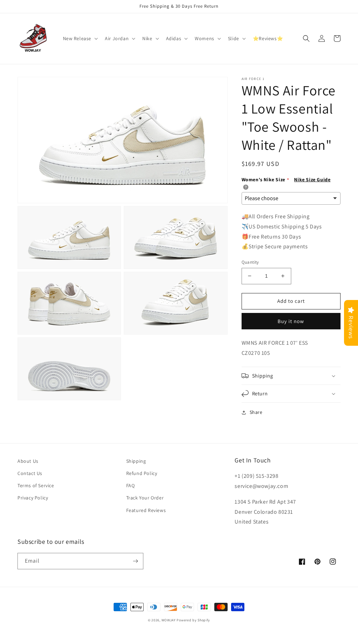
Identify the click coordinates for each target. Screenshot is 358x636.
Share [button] (256, 412)
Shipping (136, 461)
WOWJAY (169, 620)
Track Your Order (145, 498)
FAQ (130, 485)
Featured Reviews (146, 510)
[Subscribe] (135, 561)
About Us (27, 461)
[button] (80, 38)
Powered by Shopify (193, 620)
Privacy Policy (32, 498)
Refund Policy (141, 473)
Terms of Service (35, 485)
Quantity (250, 262)
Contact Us (29, 473)
